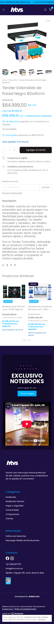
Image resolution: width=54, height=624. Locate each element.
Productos (12, 80)
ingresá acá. (7, 609)
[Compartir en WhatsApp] (3, 265)
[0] (50, 10)
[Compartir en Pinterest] (15, 265)
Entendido (42, 619)
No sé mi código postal (12, 193)
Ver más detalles (9, 129)
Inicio (4, 80)
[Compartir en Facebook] (7, 265)
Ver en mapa (27, 393)
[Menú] (3, 10)
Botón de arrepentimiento (25, 609)
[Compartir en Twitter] (11, 265)
